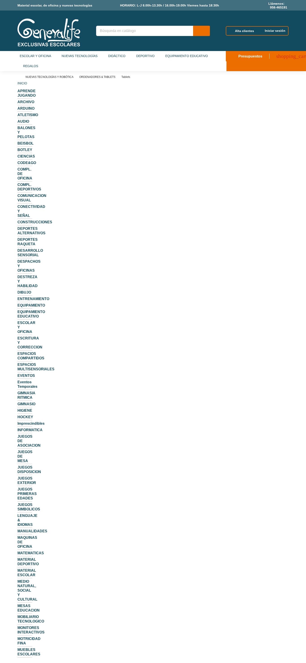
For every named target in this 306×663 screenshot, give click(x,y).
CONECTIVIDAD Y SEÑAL (24, 211)
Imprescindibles (24, 423)
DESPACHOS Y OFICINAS (24, 266)
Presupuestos (249, 56)
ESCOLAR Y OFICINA (24, 327)
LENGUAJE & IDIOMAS (24, 520)
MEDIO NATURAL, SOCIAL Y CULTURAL (24, 590)
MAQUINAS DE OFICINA (24, 542)
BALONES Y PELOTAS (24, 132)
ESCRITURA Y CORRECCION (24, 342)
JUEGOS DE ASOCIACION (24, 441)
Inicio (22, 83)
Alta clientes (244, 31)
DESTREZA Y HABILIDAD (24, 281)
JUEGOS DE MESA (24, 456)
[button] (39, 56)
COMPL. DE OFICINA (24, 173)
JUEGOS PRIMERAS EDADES (24, 493)
